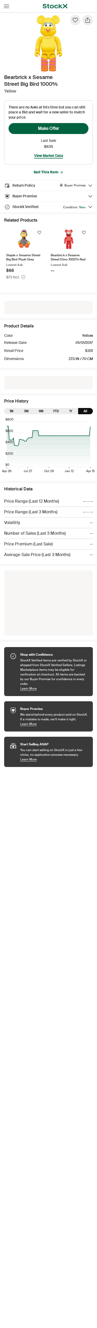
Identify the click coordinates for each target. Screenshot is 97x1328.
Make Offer (48, 128)
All (85, 411)
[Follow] (39, 232)
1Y (70, 411)
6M (41, 411)
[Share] (88, 20)
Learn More (54, 688)
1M (11, 411)
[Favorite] (75, 20)
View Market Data (48, 155)
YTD (56, 411)
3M (26, 411)
